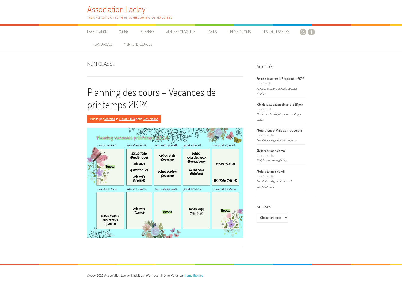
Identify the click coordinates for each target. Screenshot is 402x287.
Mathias (109, 119)
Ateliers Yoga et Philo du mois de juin (279, 130)
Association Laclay (116, 8)
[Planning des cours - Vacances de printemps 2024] (165, 183)
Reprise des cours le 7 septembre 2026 (280, 79)
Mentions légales (138, 44)
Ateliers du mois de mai (271, 151)
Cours (124, 31)
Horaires (147, 31)
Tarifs (212, 31)
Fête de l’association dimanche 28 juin (280, 104)
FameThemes (194, 275)
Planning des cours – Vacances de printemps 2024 (151, 98)
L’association (97, 31)
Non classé (150, 119)
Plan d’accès (102, 44)
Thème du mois (239, 31)
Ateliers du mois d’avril (271, 171)
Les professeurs (275, 31)
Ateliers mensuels (180, 31)
